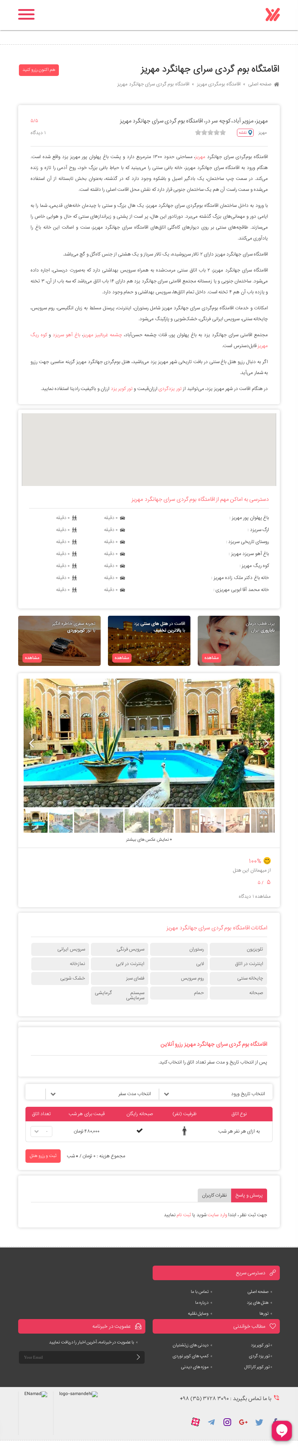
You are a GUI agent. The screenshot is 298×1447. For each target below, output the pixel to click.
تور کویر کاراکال (258, 1367)
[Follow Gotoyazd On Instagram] (227, 1422)
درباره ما (204, 1302)
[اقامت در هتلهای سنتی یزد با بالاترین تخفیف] (149, 641)
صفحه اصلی (260, 84)
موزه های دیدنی (197, 1367)
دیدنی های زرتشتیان (193, 1345)
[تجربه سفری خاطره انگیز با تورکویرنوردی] (59, 641)
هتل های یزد (260, 1302)
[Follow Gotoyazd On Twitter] (259, 1422)
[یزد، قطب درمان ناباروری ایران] (239, 641)
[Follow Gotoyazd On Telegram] (211, 1422)
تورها (266, 1313)
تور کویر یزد (122, 388)
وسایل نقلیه (200, 1313)
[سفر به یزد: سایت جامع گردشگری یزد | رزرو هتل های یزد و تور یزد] (272, 15)
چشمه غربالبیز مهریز (102, 334)
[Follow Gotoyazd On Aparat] (195, 1422)
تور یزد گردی (261, 1356)
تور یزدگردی (170, 388)
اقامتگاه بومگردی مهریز (219, 84)
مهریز (200, 156)
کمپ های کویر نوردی (193, 1356)
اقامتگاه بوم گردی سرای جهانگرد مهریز (153, 84)
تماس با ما (202, 1292)
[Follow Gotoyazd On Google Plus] (243, 1422)
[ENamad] (35, 1413)
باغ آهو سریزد (66, 334)
